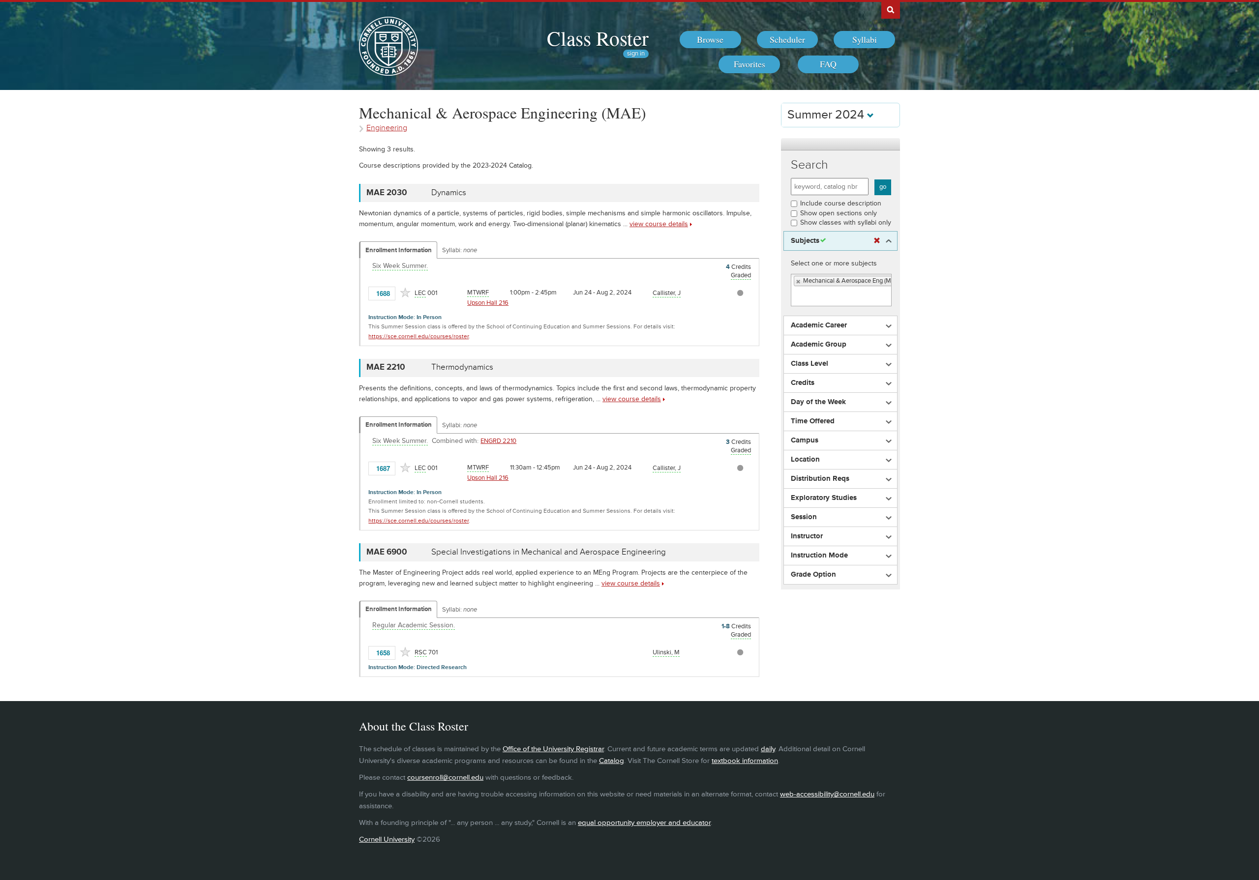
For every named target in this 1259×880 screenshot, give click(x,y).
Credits (802, 383)
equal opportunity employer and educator (644, 822)
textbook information (745, 760)
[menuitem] (710, 40)
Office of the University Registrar (553, 749)
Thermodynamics (462, 367)
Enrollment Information (398, 250)
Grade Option (813, 574)
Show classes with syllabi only (845, 222)
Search (809, 165)
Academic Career (819, 325)
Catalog (611, 760)
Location (805, 459)
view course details (659, 224)
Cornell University (387, 839)
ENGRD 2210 (498, 441)
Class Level (809, 363)
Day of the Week (818, 402)
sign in (636, 54)
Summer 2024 (827, 114)
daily (768, 749)
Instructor (807, 536)
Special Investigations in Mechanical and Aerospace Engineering (548, 552)
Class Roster (598, 38)
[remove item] (799, 281)
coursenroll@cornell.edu (445, 777)
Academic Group (818, 344)
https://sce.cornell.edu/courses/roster (418, 336)
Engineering (386, 128)
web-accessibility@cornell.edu (827, 794)
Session (804, 517)
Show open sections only (838, 213)
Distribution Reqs (820, 478)
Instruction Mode (819, 555)
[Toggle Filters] (840, 144)
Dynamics (448, 193)
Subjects (805, 240)
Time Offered (813, 421)
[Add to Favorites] (405, 292)
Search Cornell (890, 9)
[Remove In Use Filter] (876, 240)
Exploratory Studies (824, 498)
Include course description (840, 203)
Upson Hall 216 (488, 303)
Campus (804, 440)
